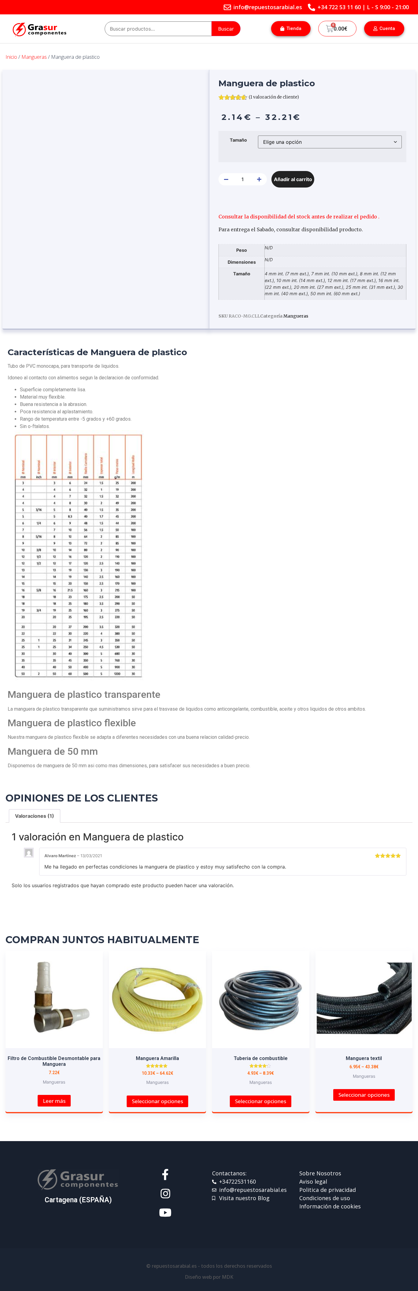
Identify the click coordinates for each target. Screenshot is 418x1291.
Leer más (54, 1100)
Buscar (226, 29)
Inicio (11, 56)
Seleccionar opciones (157, 1101)
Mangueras (34, 56)
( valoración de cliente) (274, 97)
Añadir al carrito (293, 179)
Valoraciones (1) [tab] (34, 816)
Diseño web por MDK (209, 1277)
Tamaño (238, 140)
